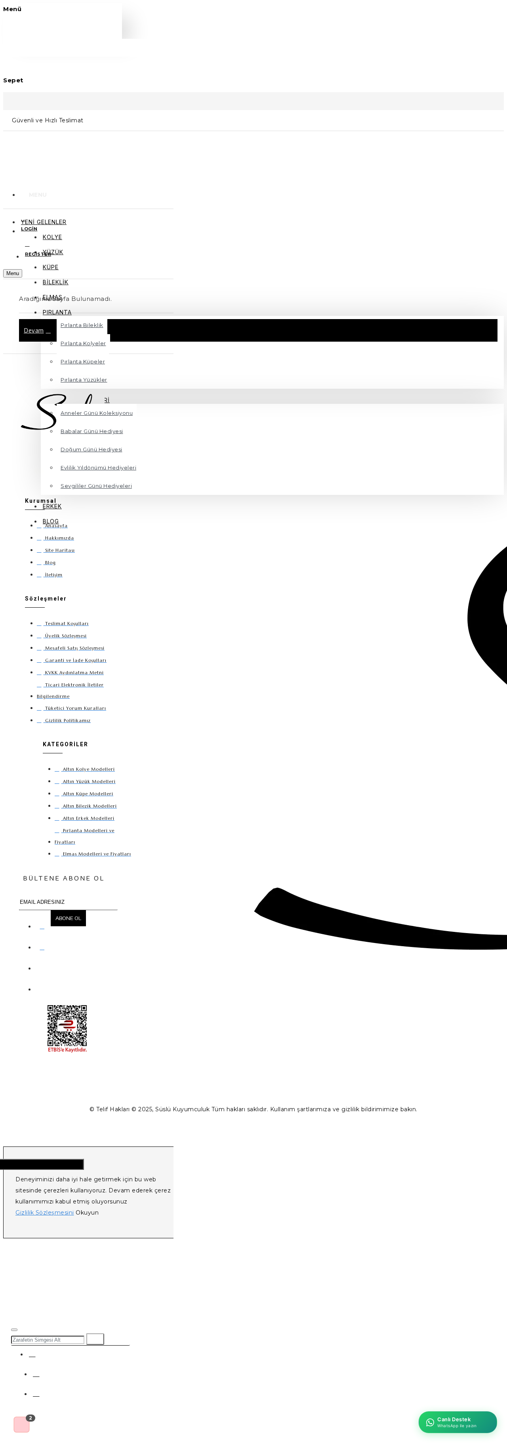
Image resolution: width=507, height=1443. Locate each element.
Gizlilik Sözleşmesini (44, 1212)
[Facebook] (44, 925)
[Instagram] (44, 946)
